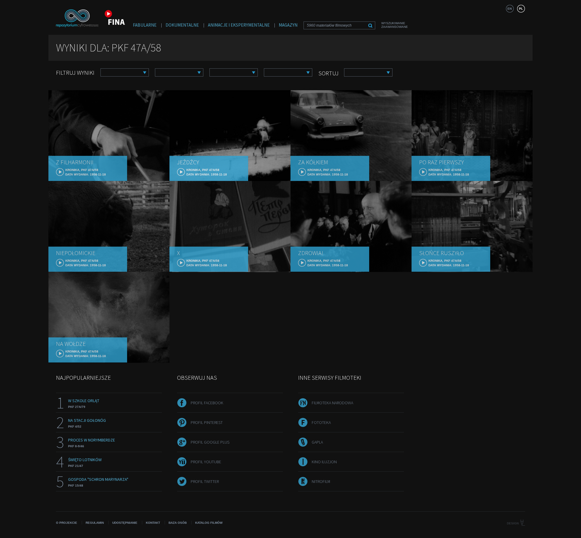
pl (521, 8)
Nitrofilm (321, 481)
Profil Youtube (206, 461)
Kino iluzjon (324, 461)
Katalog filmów (208, 522)
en (509, 8)
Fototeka (321, 422)
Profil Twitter (205, 481)
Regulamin (95, 522)
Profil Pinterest (207, 422)
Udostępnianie (124, 522)
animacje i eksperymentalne (239, 25)
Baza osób (178, 522)
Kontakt (153, 522)
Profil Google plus (210, 442)
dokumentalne (182, 25)
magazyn (288, 25)
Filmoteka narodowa (332, 402)
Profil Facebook (207, 402)
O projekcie (66, 522)
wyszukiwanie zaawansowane (394, 24)
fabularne (144, 25)
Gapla (317, 442)
